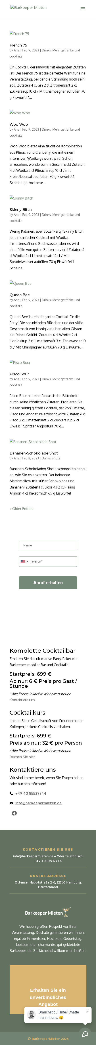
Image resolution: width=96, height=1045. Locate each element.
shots (56, 458)
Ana (16, 50)
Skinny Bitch (21, 210)
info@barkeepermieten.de (38, 803)
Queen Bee (20, 295)
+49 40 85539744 (30, 793)
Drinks (46, 50)
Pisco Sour (19, 374)
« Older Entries (21, 508)
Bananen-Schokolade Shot (34, 453)
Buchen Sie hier (22, 757)
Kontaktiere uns (22, 700)
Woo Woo (19, 124)
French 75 (18, 45)
